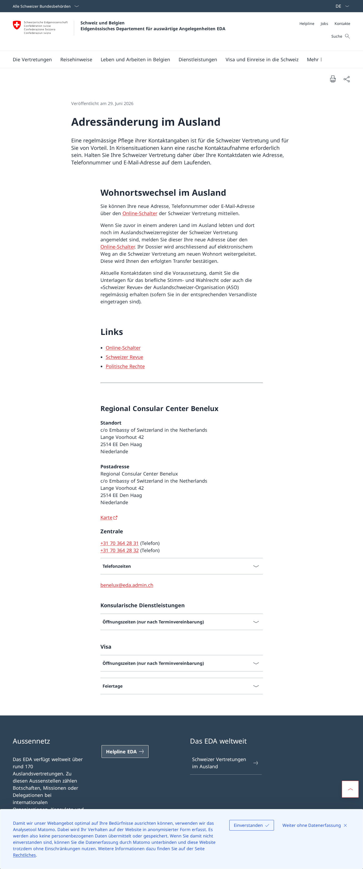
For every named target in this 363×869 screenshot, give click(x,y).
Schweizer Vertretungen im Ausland (219, 763)
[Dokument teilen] (346, 78)
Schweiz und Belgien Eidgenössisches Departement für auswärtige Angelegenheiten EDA (153, 26)
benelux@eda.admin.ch (126, 585)
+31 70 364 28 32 (119, 550)
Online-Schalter (140, 213)
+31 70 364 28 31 (119, 543)
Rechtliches (24, 855)
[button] (32, 59)
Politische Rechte (125, 366)
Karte (106, 517)
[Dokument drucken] (333, 78)
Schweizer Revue (124, 357)
